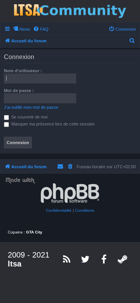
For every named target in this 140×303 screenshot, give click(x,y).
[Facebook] (104, 259)
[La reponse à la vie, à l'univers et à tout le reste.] (70, 11)
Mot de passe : (19, 90)
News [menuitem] (24, 29)
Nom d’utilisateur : (23, 70)
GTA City (34, 232)
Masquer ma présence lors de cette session (52, 124)
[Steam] (123, 259)
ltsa (14, 263)
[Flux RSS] (67, 259)
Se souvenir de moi (28, 117)
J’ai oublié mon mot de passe (31, 107)
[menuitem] (41, 29)
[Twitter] (85, 259)
